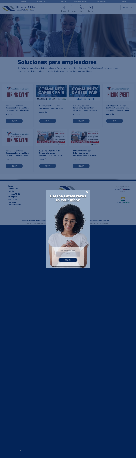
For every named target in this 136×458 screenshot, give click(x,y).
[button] (87, 192)
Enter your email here (67, 250)
